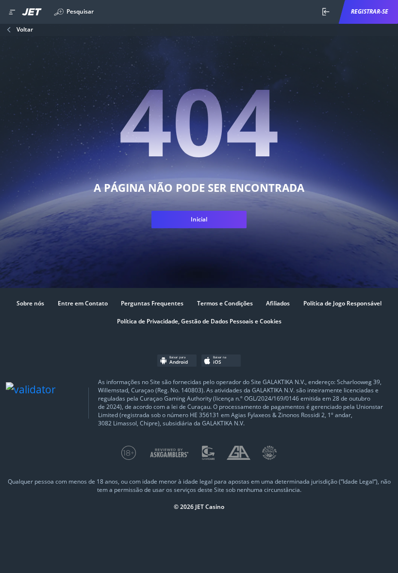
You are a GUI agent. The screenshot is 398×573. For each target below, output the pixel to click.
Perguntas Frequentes (152, 303)
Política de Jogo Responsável (342, 303)
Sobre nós (30, 303)
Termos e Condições (225, 303)
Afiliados (278, 303)
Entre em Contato (83, 303)
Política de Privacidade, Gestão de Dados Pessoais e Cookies (199, 321)
